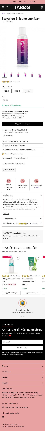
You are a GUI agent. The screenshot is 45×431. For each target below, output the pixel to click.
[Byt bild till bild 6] (39, 74)
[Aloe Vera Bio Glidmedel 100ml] (31, 264)
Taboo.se (16, 424)
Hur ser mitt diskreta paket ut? (15, 164)
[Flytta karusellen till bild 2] (21, 316)
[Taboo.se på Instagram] (2, 417)
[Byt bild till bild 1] (4, 74)
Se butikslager (8, 135)
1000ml (17, 91)
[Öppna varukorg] (41, 7)
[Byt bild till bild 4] (25, 74)
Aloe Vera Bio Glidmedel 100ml (28, 280)
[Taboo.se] (22, 7)
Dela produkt (9, 170)
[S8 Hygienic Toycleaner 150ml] (11, 264)
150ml (6, 91)
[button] (11, 82)
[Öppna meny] (3, 7)
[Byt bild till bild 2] (11, 74)
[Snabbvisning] (18, 257)
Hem (3, 13)
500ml (28, 91)
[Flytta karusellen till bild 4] (24, 316)
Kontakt (36, 187)
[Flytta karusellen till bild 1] (20, 316)
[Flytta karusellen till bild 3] (23, 316)
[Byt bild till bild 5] (32, 74)
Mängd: (7, 87)
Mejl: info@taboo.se (11, 403)
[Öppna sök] (7, 7)
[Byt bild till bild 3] (18, 74)
